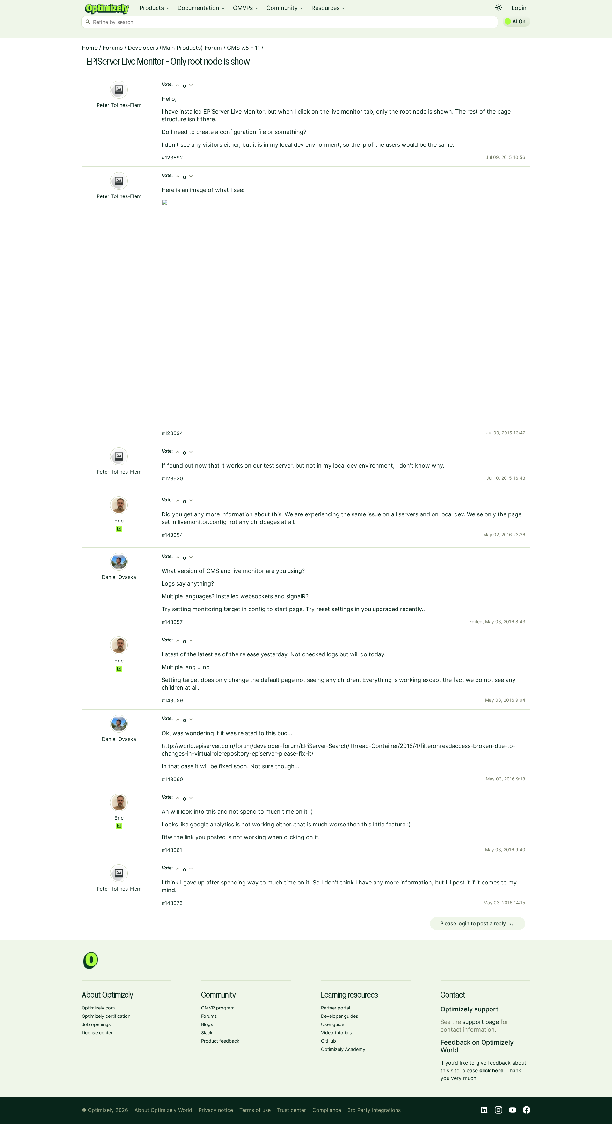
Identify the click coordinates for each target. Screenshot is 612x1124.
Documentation (201, 7)
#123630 (172, 478)
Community (285, 7)
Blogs (207, 1024)
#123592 (172, 157)
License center (97, 1032)
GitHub (328, 1041)
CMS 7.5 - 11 (243, 47)
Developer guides (339, 1016)
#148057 (172, 622)
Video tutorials (336, 1032)
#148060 (172, 779)
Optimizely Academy (343, 1049)
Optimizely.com (98, 1007)
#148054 (172, 535)
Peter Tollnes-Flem (119, 105)
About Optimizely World (163, 1110)
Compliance (326, 1110)
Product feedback (220, 1041)
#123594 (172, 433)
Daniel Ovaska (119, 577)
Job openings (96, 1024)
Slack (207, 1032)
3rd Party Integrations (374, 1110)
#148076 (172, 903)
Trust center (291, 1110)
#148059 (172, 700)
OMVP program (218, 1007)
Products (155, 7)
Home (90, 47)
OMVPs (246, 7)
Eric (119, 520)
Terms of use (255, 1110)
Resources (328, 7)
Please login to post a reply (477, 923)
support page (481, 1021)
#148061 (172, 850)
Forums (113, 47)
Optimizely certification (106, 1016)
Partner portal (335, 1007)
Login (519, 7)
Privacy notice (216, 1110)
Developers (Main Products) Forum (175, 47)
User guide (332, 1024)
